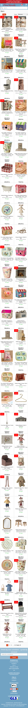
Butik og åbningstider (14, 668)
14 (15, 645)
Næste (18, 645)
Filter (4, 14)
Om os (14, 665)
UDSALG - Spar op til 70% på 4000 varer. (14, 2)
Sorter (15, 14)
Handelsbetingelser (14, 674)
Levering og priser (14, 661)
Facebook (14, 678)
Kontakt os (14, 663)
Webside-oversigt (14, 666)
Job (14, 670)
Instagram (14, 680)
